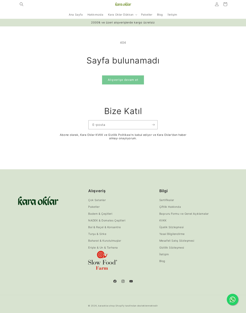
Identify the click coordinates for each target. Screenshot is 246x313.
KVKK (163, 220)
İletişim (164, 254)
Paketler (94, 207)
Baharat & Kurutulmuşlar (104, 240)
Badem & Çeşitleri (100, 213)
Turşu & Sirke (97, 233)
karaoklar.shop (106, 305)
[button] (21, 4)
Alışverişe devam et (123, 80)
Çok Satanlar (97, 200)
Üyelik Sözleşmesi (171, 227)
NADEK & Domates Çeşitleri (106, 220)
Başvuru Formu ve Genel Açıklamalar (184, 213)
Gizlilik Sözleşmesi (171, 247)
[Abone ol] (153, 124)
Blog (162, 261)
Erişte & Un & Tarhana (103, 247)
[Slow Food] (102, 261)
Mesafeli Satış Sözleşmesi (176, 240)
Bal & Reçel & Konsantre (104, 227)
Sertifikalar (166, 200)
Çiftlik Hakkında (170, 207)
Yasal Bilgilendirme (172, 233)
